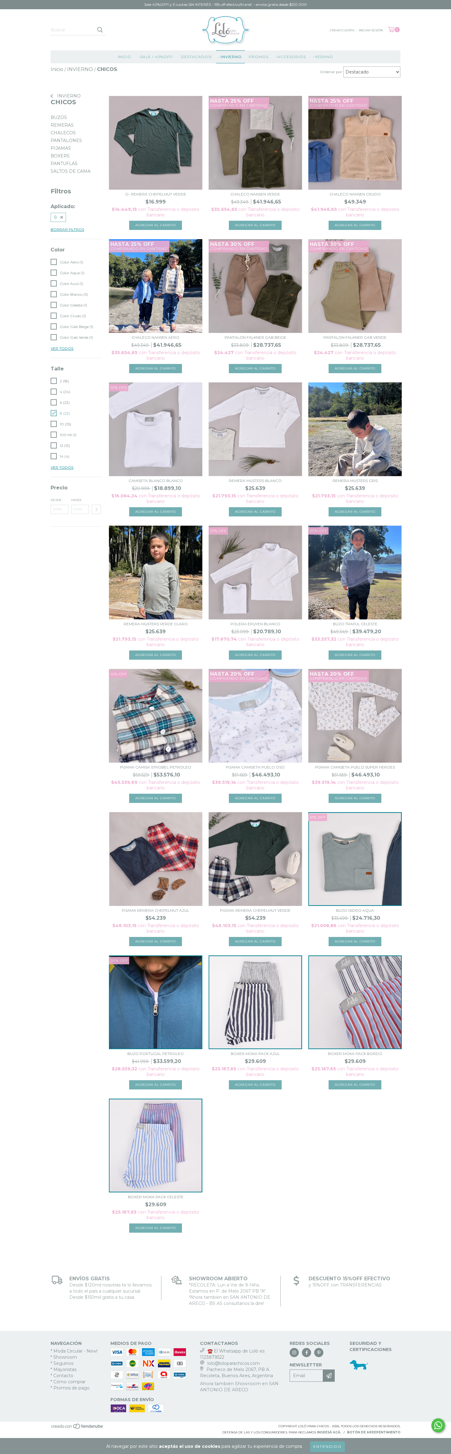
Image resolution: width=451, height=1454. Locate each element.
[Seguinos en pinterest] (318, 1352)
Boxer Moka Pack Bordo (355, 1053)
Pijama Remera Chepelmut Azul (155, 910)
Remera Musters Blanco (255, 480)
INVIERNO (68, 96)
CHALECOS (63, 133)
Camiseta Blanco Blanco (156, 480)
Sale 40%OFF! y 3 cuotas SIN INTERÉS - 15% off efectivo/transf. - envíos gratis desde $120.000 (225, 4)
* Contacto (62, 1375)
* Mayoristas (63, 1369)
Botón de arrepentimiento (373, 1432)
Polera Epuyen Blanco (255, 624)
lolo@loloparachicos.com (233, 1363)
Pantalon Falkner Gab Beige (255, 337)
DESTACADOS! (196, 56)
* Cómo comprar (68, 1382)
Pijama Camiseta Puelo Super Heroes (355, 767)
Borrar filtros (67, 229)
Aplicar (96, 509)
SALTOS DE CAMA (71, 171)
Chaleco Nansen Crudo (355, 194)
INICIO (124, 56)
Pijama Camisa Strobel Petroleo (155, 767)
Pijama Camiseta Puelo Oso (255, 767)
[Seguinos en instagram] (294, 1352)
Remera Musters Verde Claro (156, 624)
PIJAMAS (61, 148)
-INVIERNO (230, 56)
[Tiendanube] (77, 1428)
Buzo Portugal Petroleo (155, 1053)
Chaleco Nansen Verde (255, 194)
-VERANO (323, 56)
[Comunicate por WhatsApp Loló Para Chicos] (438, 1425)
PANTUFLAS (64, 163)
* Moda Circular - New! (74, 1351)
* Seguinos (62, 1363)
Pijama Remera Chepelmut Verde (255, 910)
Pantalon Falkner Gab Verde (355, 337)
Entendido (327, 1446)
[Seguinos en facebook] (306, 1352)
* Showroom (64, 1357)
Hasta (76, 500)
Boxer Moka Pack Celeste (155, 1197)
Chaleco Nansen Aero (155, 337)
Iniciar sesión (371, 30)
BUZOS (59, 117)
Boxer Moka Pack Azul (255, 1053)
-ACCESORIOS (291, 56)
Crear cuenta (342, 30)
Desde (56, 500)
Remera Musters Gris (355, 480)
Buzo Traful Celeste (355, 624)
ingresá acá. (329, 1432)
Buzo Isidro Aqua (355, 910)
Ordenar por (331, 71)
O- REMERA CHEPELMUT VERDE (155, 194)
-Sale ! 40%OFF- (156, 56)
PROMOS (258, 56)
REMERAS (62, 125)
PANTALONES (66, 140)
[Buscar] (100, 29)
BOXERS (60, 156)
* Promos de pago (70, 1388)
